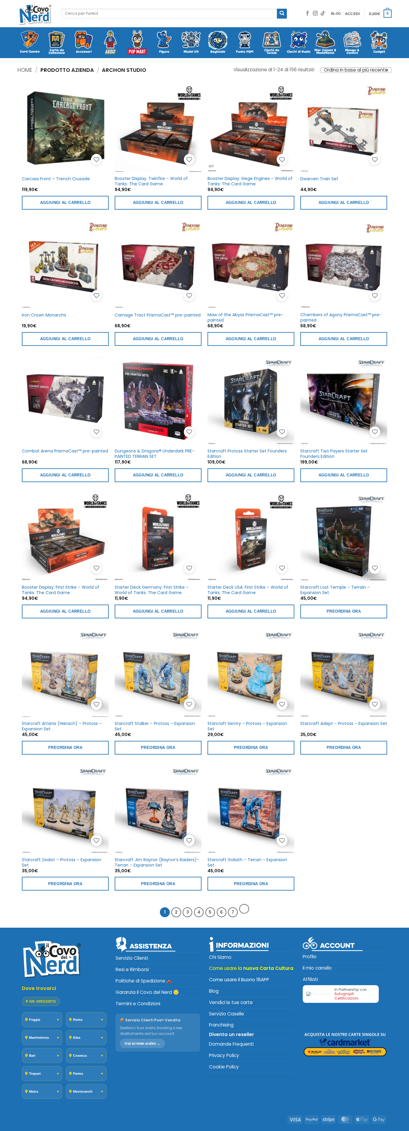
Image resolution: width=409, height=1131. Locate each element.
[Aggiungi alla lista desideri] (96, 159)
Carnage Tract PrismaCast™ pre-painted (158, 315)
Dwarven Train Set (319, 178)
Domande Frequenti (231, 1044)
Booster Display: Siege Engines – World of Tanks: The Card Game (250, 181)
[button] (352, 13)
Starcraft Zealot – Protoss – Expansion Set (61, 862)
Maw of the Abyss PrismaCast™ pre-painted (245, 317)
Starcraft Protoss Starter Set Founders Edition (247, 453)
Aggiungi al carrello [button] (65, 202)
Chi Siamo (220, 957)
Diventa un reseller (231, 1034)
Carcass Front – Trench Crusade (56, 178)
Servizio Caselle (226, 1014)
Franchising (221, 1025)
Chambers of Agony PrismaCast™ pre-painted (340, 317)
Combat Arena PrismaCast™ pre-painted (65, 451)
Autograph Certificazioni (346, 995)
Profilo (309, 956)
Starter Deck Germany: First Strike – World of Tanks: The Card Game (152, 590)
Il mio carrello (317, 968)
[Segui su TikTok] (322, 13)
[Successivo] (244, 909)
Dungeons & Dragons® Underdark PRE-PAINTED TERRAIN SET (154, 453)
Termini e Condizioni (138, 1003)
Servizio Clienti (132, 958)
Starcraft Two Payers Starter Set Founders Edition (334, 453)
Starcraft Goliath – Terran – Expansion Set (247, 862)
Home (24, 70)
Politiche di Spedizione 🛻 (144, 981)
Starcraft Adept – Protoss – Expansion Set (343, 723)
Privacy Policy (224, 1055)
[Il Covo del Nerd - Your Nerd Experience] (35, 13)
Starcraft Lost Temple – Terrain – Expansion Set (335, 590)
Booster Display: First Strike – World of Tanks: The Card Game (60, 590)
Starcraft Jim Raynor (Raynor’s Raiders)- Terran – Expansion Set (157, 862)
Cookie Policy (224, 1067)
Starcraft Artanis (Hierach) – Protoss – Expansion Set (62, 726)
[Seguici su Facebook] (307, 13)
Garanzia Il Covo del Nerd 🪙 (147, 992)
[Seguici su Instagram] (315, 13)
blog (336, 14)
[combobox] (169, 13)
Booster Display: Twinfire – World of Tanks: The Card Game (151, 181)
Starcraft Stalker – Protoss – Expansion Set (155, 726)
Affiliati (310, 979)
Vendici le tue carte (231, 1002)
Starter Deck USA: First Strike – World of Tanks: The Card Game (247, 590)
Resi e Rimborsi (132, 969)
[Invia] (282, 14)
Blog (214, 991)
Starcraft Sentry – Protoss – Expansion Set (247, 726)
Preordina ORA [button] (344, 611)
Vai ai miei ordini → (142, 1043)
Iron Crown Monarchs (44, 315)
